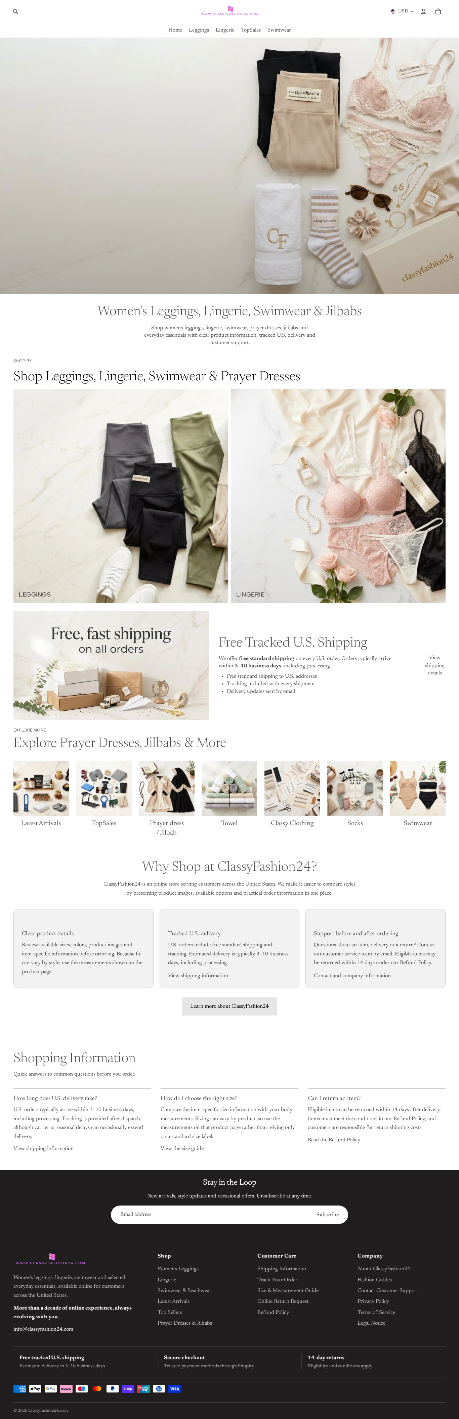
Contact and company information (352, 976)
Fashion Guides (375, 1280)
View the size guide (182, 1148)
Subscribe (328, 1215)
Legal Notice (371, 1323)
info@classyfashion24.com (43, 1329)
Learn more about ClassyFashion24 (229, 1006)
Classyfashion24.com (48, 1411)
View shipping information (198, 976)
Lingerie (167, 1280)
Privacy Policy (373, 1301)
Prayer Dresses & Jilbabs (185, 1323)
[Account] (423, 11)
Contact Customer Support (388, 1290)
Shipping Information (281, 1269)
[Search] (15, 11)
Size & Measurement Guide (288, 1290)
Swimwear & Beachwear (184, 1290)
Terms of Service (376, 1312)
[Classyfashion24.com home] (50, 1259)
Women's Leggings (178, 1269)
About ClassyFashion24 (384, 1269)
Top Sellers (170, 1312)
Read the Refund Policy (334, 1140)
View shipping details (435, 665)
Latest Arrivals (174, 1301)
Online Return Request (282, 1301)
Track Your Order (277, 1280)
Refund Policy (273, 1312)
